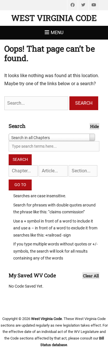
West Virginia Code (54, 18)
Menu (57, 32)
